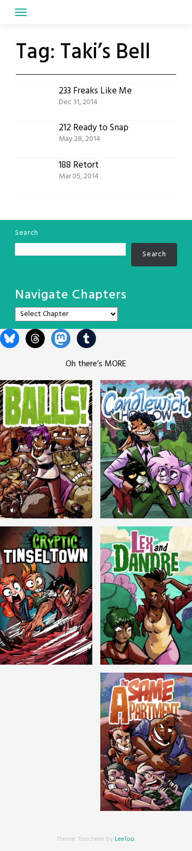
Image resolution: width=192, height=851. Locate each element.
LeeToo (124, 839)
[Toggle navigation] (21, 12)
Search (26, 233)
